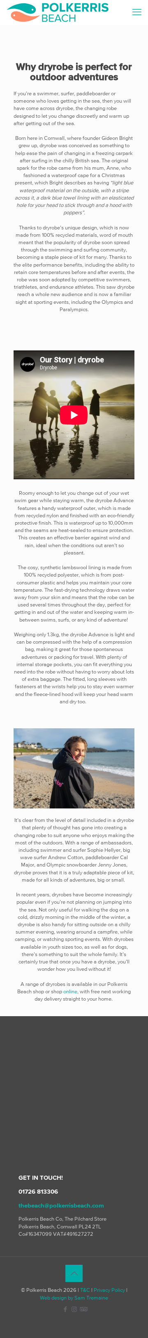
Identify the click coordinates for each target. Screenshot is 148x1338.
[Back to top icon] (74, 1273)
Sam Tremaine (91, 1298)
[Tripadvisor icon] (83, 1309)
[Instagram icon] (74, 1309)
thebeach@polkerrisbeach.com (61, 1205)
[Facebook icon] (65, 1309)
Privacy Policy (109, 1290)
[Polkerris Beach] (57, 12)
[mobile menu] (137, 12)
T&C (85, 1290)
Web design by (56, 1298)
